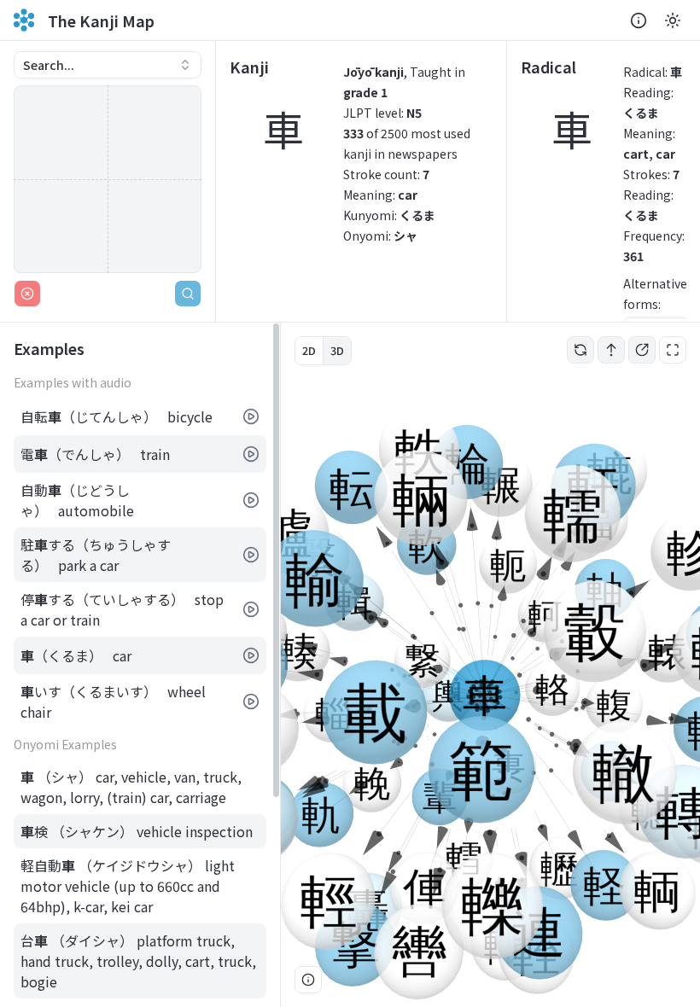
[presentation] (140, 665)
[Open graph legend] (308, 979)
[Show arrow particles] (611, 350)
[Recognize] (187, 293)
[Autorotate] (580, 350)
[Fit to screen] (672, 350)
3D (337, 350)
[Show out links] (642, 350)
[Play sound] (251, 416)
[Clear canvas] (27, 293)
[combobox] (107, 65)
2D (309, 350)
